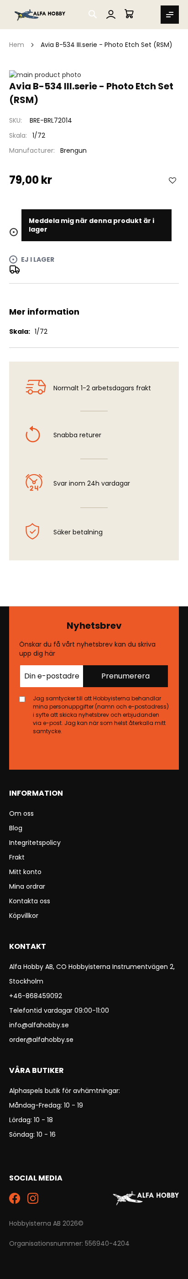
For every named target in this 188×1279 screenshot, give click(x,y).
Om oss (21, 813)
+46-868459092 (35, 995)
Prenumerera (125, 676)
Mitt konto (25, 871)
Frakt (17, 857)
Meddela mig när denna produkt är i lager (91, 225)
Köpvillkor (23, 915)
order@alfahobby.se (41, 1039)
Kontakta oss (29, 901)
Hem (16, 44)
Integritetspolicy (35, 842)
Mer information (94, 294)
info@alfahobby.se (39, 1025)
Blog (15, 828)
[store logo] (40, 14)
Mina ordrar (27, 886)
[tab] (94, 294)
